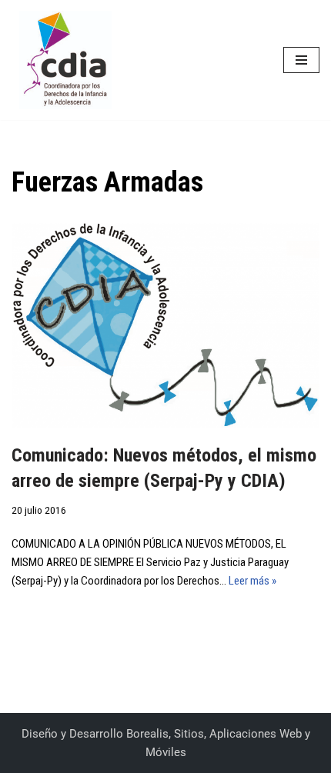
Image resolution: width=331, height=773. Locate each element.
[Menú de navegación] (301, 60)
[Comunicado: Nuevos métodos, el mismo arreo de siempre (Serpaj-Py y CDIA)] (165, 325)
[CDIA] (62, 60)
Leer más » (252, 581)
